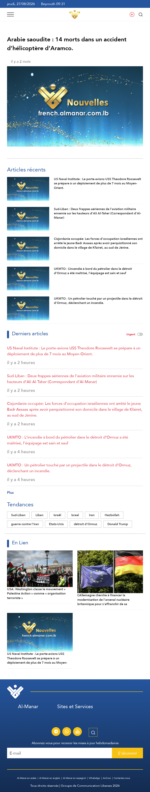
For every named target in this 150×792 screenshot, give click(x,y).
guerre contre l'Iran (25, 524)
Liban (39, 515)
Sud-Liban (18, 515)
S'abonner (127, 753)
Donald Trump (117, 524)
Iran (92, 515)
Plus (10, 492)
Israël (57, 515)
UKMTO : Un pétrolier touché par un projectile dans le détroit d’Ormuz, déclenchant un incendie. (69, 468)
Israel (75, 515)
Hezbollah (112, 515)
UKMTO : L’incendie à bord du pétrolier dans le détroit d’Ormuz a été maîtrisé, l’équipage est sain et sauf (67, 440)
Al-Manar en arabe (26, 778)
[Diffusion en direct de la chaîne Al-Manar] (77, 732)
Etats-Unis (56, 524)
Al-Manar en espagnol (74, 778)
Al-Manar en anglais (49, 778)
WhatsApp (94, 778)
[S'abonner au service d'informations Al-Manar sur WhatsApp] (67, 732)
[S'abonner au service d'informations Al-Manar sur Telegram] (56, 732)
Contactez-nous (122, 778)
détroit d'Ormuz (85, 524)
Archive (107, 778)
